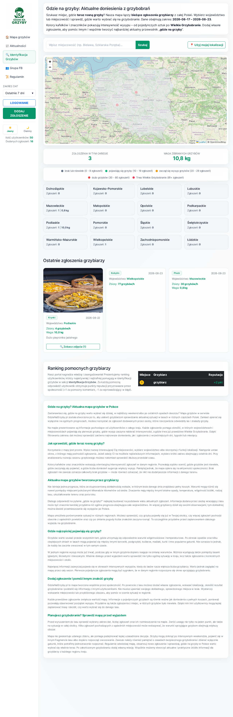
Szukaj (142, 45)
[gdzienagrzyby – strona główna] (19, 15)
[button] (50, 62)
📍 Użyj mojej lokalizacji (206, 45)
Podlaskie (70, 323)
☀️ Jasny (10, 129)
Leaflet (202, 142)
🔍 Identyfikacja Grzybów (16, 57)
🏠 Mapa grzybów (17, 37)
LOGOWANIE (19, 103)
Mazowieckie (197, 278)
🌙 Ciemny (28, 129)
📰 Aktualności (15, 46)
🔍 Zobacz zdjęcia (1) (73, 346)
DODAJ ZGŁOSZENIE (19, 113)
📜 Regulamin (14, 76)
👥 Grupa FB (13, 68)
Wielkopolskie (135, 278)
